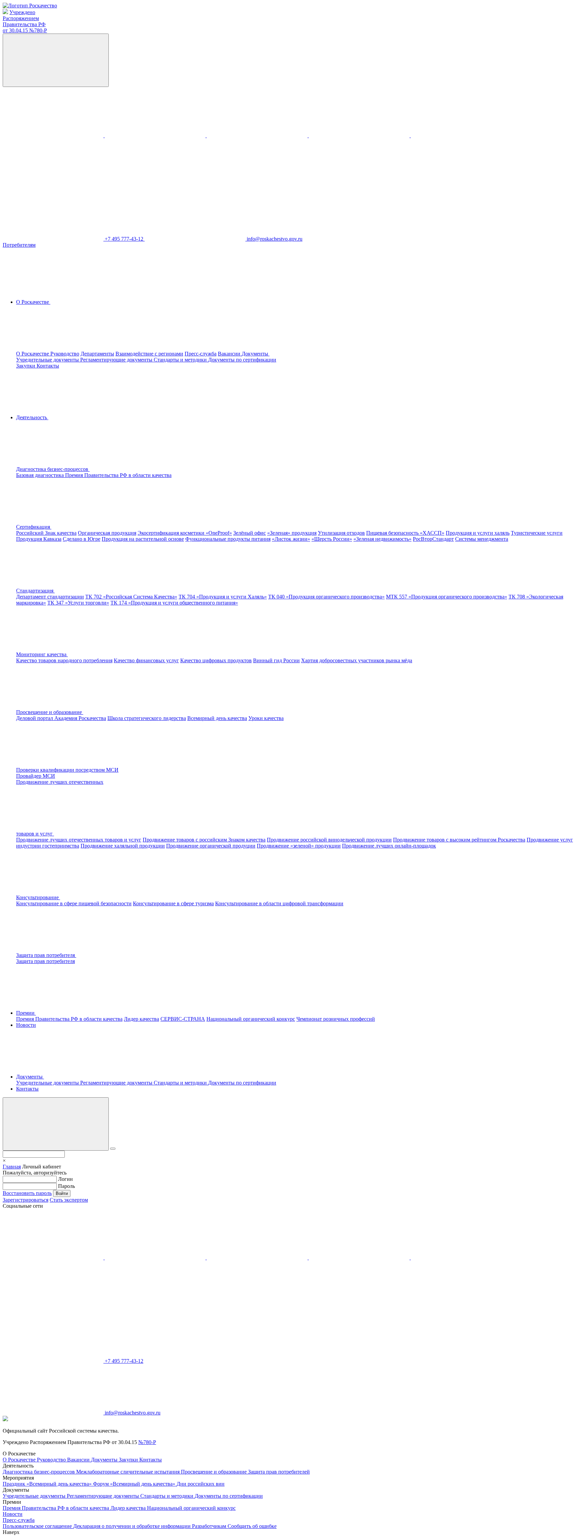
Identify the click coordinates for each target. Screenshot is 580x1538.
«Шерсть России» (331, 539)
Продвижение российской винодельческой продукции (329, 840)
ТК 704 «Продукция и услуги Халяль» (223, 596)
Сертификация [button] (33, 527)
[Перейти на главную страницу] (30, 5)
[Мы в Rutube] (53, 187)
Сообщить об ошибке (252, 1526)
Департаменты (97, 353)
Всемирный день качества (217, 718)
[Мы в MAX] (360, 135)
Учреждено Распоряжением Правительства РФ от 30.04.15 (25, 21)
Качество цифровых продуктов (216, 660)
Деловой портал (35, 718)
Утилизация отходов (341, 533)
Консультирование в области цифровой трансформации (279, 903)
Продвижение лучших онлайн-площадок (389, 846)
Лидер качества (141, 1019)
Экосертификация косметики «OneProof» (185, 533)
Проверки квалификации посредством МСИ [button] (67, 770)
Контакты (48, 366)
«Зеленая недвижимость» (382, 539)
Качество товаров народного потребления (64, 660)
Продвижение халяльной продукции (123, 846)
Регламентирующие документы (117, 360)
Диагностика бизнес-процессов (39, 1472)
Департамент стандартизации (50, 596)
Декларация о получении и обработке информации (132, 1526)
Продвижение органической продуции (210, 846)
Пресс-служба (200, 353)
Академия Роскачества (80, 718)
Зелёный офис (249, 533)
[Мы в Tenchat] (461, 135)
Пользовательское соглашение (38, 1526)
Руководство (64, 353)
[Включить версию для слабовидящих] (56, 60)
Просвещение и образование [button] (49, 712)
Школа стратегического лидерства (146, 718)
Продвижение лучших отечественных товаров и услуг (78, 840)
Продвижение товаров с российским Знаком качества (204, 840)
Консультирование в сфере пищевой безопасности (74, 903)
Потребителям (19, 245)
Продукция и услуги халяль (478, 533)
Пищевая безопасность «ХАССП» (405, 533)
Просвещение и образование (214, 1472)
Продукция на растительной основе (143, 539)
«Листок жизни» (291, 539)
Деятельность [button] (32, 417)
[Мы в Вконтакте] (54, 135)
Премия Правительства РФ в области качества (118, 475)
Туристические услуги (537, 533)
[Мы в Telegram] (258, 135)
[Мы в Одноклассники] (156, 135)
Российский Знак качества (46, 533)
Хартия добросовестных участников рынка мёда (356, 660)
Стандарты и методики (181, 360)
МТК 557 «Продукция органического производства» (446, 596)
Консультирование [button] (38, 897)
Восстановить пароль (27, 1193)
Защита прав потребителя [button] (46, 955)
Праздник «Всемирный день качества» (48, 1484)
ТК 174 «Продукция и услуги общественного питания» (174, 603)
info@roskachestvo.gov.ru (274, 239)
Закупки (26, 366)
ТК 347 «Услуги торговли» (78, 603)
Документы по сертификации (242, 360)
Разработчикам (210, 1526)
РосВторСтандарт (433, 539)
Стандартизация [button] (35, 590)
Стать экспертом (69, 1200)
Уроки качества (266, 718)
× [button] (4, 1160)
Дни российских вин (201, 1484)
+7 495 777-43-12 (125, 239)
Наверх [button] (11, 1532)
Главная (12, 1166)
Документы (105, 1459)
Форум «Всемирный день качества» (135, 1484)
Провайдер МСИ (35, 776)
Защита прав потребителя (45, 961)
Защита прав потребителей (279, 1472)
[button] (103, 469)
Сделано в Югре (81, 539)
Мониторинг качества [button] (42, 654)
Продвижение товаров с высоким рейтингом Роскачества (459, 840)
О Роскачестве (33, 353)
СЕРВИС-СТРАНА (182, 1019)
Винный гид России (276, 660)
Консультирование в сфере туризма (173, 903)
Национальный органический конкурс (250, 1019)
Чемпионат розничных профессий (335, 1019)
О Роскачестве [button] (33, 302)
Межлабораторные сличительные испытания (128, 1472)
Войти (62, 1193)
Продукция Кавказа (38, 539)
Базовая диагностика (40, 475)
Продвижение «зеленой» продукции (299, 846)
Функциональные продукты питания (228, 539)
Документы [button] (256, 353)
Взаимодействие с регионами (149, 353)
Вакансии (230, 353)
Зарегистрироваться (25, 1200)
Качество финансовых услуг (146, 660)
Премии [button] (26, 1013)
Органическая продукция (107, 533)
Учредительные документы (48, 360)
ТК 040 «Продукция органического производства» (326, 596)
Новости (26, 1025)
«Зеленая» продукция (292, 533)
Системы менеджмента (481, 539)
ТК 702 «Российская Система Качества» (131, 596)
